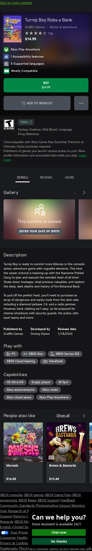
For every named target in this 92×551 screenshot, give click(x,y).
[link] (23, 452)
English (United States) (17, 526)
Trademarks (9, 548)
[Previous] (75, 192)
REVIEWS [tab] (46, 177)
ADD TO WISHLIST (39, 103)
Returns (19, 516)
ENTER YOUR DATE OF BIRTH (39, 231)
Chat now (59, 532)
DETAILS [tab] (22, 177)
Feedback (68, 500)
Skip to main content (16, 2)
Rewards (6, 521)
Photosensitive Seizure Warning (60, 505)
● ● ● (81, 103)
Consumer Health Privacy (19, 537)
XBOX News (27, 500)
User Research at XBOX (18, 510)
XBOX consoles (11, 494)
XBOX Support (49, 500)
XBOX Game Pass (58, 494)
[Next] (83, 192)
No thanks (59, 541)
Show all (63, 415)
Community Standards (17, 505)
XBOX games (34, 494)
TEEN (23, 122)
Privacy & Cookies (14, 543)
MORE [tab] (69, 177)
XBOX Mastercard (27, 521)
